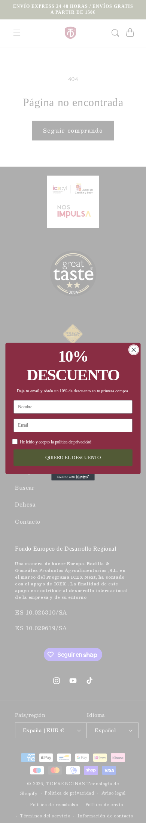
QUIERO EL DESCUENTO (73, 457)
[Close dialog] (134, 349)
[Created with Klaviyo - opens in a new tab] (73, 477)
